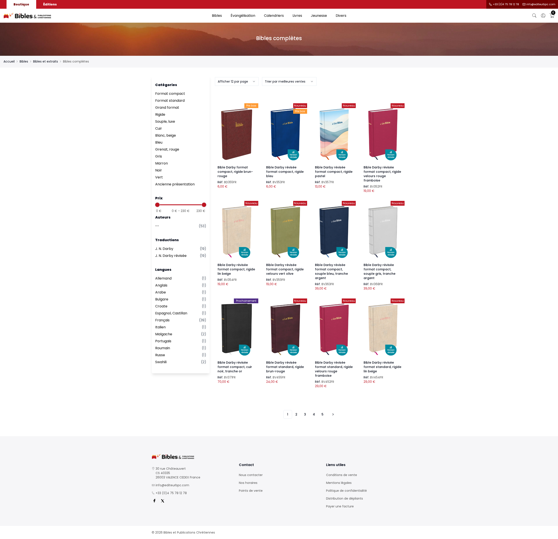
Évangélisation (243, 15)
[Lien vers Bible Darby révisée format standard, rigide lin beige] (383, 329)
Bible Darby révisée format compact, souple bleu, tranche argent (331, 271)
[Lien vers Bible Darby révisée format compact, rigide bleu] (285, 134)
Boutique (21, 4)
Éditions (50, 4)
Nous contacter (251, 475)
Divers (341, 15)
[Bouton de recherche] (534, 16)
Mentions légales (339, 483)
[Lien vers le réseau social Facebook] (154, 501)
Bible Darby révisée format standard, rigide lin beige (382, 366)
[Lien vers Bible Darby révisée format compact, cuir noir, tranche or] (237, 329)
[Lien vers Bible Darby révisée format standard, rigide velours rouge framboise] (334, 329)
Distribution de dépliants (344, 498)
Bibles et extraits (45, 61)
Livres (297, 15)
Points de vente (251, 490)
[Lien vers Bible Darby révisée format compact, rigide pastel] (334, 134)
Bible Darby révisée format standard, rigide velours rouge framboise (334, 369)
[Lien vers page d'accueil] (105, 15)
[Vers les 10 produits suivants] (332, 414)
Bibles (217, 15)
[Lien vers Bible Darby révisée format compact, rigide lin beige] (237, 231)
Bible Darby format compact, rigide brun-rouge (235, 171)
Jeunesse (319, 15)
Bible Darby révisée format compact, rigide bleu (285, 171)
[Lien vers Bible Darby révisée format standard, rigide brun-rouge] (285, 329)
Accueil (9, 61)
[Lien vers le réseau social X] (162, 501)
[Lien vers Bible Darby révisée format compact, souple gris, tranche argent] (383, 231)
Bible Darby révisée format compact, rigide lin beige (236, 269)
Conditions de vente (341, 475)
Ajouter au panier (236, 130)
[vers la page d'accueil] (192, 456)
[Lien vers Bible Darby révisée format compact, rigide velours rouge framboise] (383, 134)
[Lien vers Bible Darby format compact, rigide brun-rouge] (237, 134)
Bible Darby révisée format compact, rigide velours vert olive (285, 269)
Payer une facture (340, 506)
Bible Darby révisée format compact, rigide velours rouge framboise (382, 174)
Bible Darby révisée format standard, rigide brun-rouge (285, 366)
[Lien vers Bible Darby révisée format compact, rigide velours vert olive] (285, 231)
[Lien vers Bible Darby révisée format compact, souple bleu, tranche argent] (334, 231)
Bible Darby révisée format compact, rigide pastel (333, 171)
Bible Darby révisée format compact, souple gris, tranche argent (379, 271)
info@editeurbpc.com (540, 4)
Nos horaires (248, 483)
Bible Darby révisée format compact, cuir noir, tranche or (235, 366)
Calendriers (274, 15)
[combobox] (237, 81)
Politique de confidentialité (346, 490)
